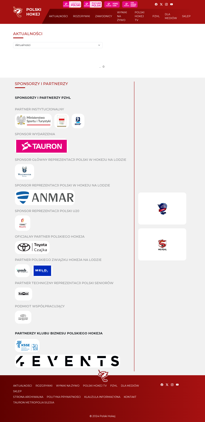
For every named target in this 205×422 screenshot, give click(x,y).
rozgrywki (81, 16)
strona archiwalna (28, 396)
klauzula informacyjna (102, 396)
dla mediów (171, 16)
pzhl (156, 16)
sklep (186, 16)
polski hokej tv (139, 16)
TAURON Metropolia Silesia (33, 402)
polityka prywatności (64, 396)
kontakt (130, 396)
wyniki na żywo (122, 16)
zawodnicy (103, 16)
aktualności (58, 16)
